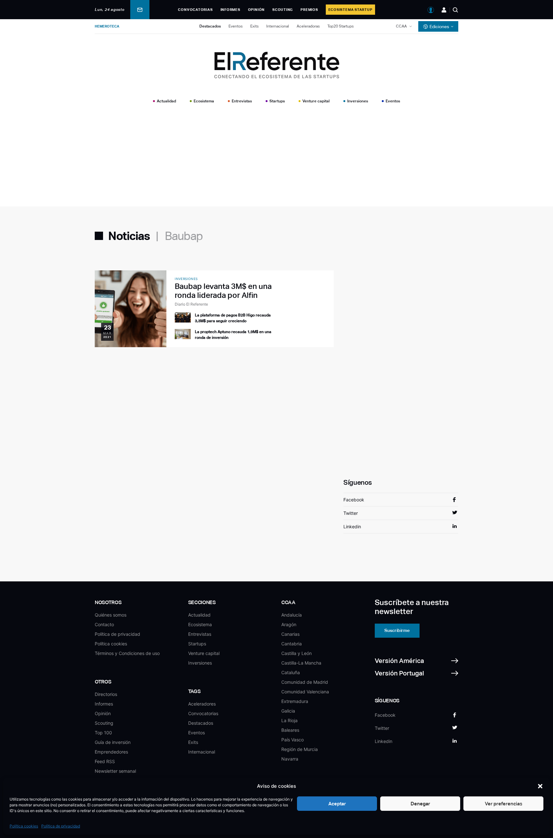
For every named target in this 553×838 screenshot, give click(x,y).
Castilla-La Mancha (301, 663)
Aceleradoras (308, 26)
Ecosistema (204, 101)
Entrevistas (242, 101)
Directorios (106, 694)
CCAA (401, 26)
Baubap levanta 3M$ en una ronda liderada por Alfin (223, 290)
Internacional (277, 26)
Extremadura (294, 701)
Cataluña (290, 672)
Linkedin (352, 526)
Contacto (104, 624)
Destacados (210, 26)
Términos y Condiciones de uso (127, 653)
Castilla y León (296, 653)
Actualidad (166, 101)
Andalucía (291, 615)
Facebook (353, 499)
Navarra (289, 759)
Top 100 (103, 732)
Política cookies (24, 826)
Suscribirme (397, 630)
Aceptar (337, 803)
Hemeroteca (107, 26)
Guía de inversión (113, 742)
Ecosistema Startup (350, 10)
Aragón (288, 624)
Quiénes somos (110, 615)
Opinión (256, 10)
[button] (540, 786)
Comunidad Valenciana (305, 691)
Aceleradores (202, 703)
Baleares (290, 730)
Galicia (288, 711)
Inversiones (357, 101)
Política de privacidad (60, 826)
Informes (230, 10)
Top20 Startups (340, 26)
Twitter (350, 513)
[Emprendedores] (444, 9)
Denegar (420, 803)
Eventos (235, 26)
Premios (309, 10)
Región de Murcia (299, 749)
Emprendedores (111, 751)
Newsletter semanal (115, 771)
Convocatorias (195, 10)
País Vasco (292, 739)
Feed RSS (105, 761)
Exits (254, 26)
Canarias (290, 634)
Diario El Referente (191, 304)
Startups (277, 101)
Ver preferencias (503, 803)
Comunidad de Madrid (304, 682)
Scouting (282, 10)
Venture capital (316, 101)
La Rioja (289, 720)
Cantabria (291, 643)
